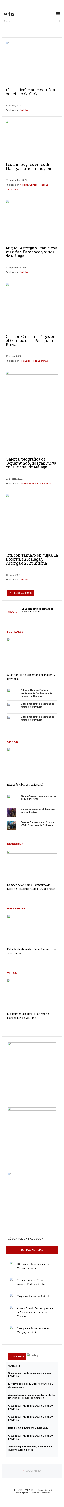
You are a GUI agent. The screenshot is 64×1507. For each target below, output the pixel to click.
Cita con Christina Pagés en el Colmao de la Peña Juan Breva (30, 340)
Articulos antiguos (21, 593)
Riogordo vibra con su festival (25, 784)
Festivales (25, 360)
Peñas (44, 360)
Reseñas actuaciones (40, 483)
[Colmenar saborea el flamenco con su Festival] (11, 812)
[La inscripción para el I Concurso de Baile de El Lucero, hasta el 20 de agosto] (32, 865)
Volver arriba (33, 1471)
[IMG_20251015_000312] (32, 1045)
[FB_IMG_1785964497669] (32, 1109)
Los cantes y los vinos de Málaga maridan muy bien (30, 166)
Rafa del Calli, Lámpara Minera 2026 (28, 1427)
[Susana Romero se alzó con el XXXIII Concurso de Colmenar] (11, 825)
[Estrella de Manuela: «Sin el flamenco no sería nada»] (32, 930)
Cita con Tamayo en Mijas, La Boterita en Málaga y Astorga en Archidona (32, 559)
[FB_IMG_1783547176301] (32, 1175)
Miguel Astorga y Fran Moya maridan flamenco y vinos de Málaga (31, 252)
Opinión (33, 184)
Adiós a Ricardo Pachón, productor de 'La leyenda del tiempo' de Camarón (37, 693)
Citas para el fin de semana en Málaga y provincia (37, 610)
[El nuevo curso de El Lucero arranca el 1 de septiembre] (11, 1279)
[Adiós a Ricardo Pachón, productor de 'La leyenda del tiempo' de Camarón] (11, 693)
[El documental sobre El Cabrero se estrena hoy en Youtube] (32, 994)
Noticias (24, 110)
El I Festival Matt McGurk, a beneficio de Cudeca (30, 92)
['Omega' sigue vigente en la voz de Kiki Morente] (11, 799)
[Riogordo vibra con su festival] (32, 763)
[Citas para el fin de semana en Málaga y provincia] (32, 653)
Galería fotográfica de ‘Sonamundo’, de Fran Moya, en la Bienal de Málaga (31, 463)
